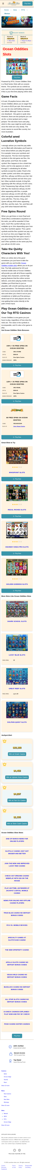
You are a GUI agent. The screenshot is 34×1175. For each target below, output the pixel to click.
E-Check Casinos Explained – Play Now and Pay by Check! (17, 1013)
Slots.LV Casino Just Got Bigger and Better (17, 852)
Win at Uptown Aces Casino (17, 777)
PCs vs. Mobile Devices (17, 925)
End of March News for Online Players (17, 840)
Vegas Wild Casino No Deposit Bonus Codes (17, 976)
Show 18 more (5, 1125)
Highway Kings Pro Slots (17, 547)
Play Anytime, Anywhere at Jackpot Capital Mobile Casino (17, 890)
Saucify (6, 1079)
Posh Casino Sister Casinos (17, 1024)
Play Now (27, 3)
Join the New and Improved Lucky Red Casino (17, 865)
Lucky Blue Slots (17, 655)
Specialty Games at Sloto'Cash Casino (17, 939)
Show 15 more (5, 1105)
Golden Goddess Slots (17, 584)
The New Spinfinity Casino (17, 950)
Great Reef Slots (17, 688)
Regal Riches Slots (17, 510)
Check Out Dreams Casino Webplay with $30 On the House (17, 878)
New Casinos (7, 1093)
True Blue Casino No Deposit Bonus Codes (17, 914)
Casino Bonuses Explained (4, 1167)
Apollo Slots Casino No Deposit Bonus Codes (17, 963)
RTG (23, 10)
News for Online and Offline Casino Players (17, 902)
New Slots (6, 1099)
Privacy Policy (21, 1166)
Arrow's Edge (7, 1076)
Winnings (6, 1102)
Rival (5, 1082)
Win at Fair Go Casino (17, 800)
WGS (5, 1074)
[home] (13, 5)
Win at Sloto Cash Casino (17, 824)
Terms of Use (14, 1166)
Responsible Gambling (28, 1166)
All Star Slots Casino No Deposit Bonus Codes (17, 1000)
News (3, 1090)
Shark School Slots (17, 621)
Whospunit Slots (17, 472)
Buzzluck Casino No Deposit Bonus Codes (17, 988)
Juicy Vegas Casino (19, 426)
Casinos (3, 1071)
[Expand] (2, 1114)
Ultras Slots (6, 40)
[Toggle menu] (3, 3)
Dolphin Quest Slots (17, 722)
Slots (15, 10)
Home (6, 10)
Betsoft (6, 1113)
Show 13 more (5, 1085)
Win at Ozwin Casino (17, 754)
